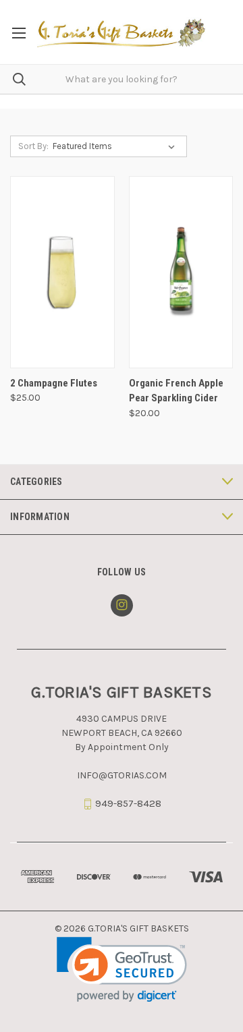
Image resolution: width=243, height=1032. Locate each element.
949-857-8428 (128, 803)
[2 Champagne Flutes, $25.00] (62, 272)
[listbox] (116, 146)
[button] (122, 970)
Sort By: (33, 146)
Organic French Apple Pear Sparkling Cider (176, 391)
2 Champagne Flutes (53, 383)
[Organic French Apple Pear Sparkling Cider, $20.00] (181, 272)
